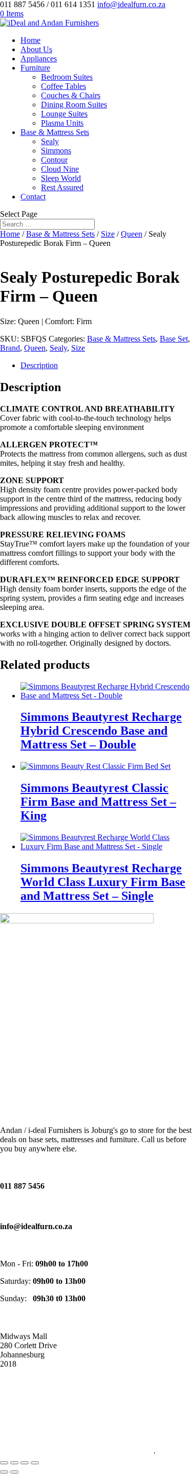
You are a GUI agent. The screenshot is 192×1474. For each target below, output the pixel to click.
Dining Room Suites (74, 104)
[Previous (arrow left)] (4, 1471)
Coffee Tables (63, 86)
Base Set (174, 338)
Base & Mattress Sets (54, 132)
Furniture (35, 67)
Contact (33, 196)
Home (30, 40)
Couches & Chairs (70, 95)
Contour (54, 159)
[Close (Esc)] (35, 1462)
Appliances (38, 58)
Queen (131, 234)
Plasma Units (62, 123)
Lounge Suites (64, 113)
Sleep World (61, 178)
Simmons (56, 150)
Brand (10, 348)
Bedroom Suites (67, 77)
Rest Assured (62, 187)
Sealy (50, 141)
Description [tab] (39, 365)
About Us (36, 49)
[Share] (24, 1462)
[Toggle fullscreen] (14, 1462)
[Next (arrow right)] (14, 1471)
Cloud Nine (60, 169)
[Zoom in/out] (4, 1462)
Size (108, 234)
